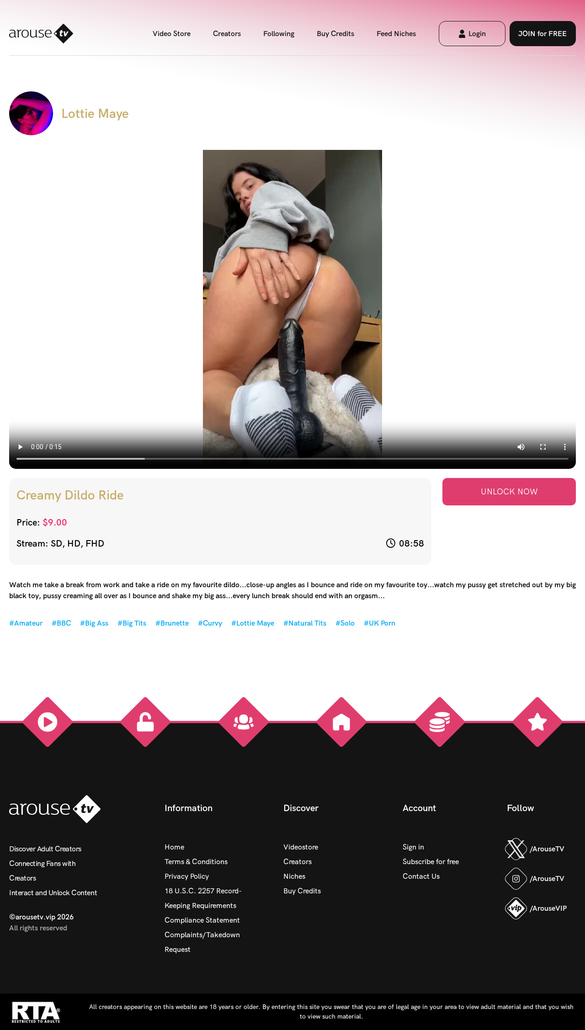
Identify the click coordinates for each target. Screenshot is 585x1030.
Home (174, 847)
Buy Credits (335, 33)
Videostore (300, 847)
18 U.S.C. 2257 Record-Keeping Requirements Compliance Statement (203, 905)
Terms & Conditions (196, 861)
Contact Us (421, 876)
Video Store (172, 33)
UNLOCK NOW (509, 491)
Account (419, 808)
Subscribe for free (431, 861)
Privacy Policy (187, 876)
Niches (294, 876)
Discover (301, 808)
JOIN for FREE (542, 33)
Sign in (413, 847)
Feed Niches (396, 33)
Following (278, 33)
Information (189, 808)
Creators (227, 33)
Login (477, 33)
